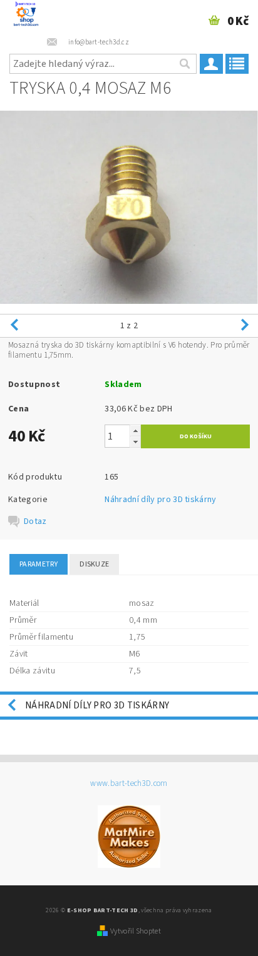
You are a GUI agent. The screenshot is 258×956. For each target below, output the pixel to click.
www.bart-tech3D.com (128, 784)
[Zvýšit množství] (135, 430)
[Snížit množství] (135, 442)
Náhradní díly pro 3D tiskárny (160, 499)
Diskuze (94, 564)
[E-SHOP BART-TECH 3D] (25, 16)
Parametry (38, 564)
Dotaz (35, 521)
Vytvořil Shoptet (135, 931)
